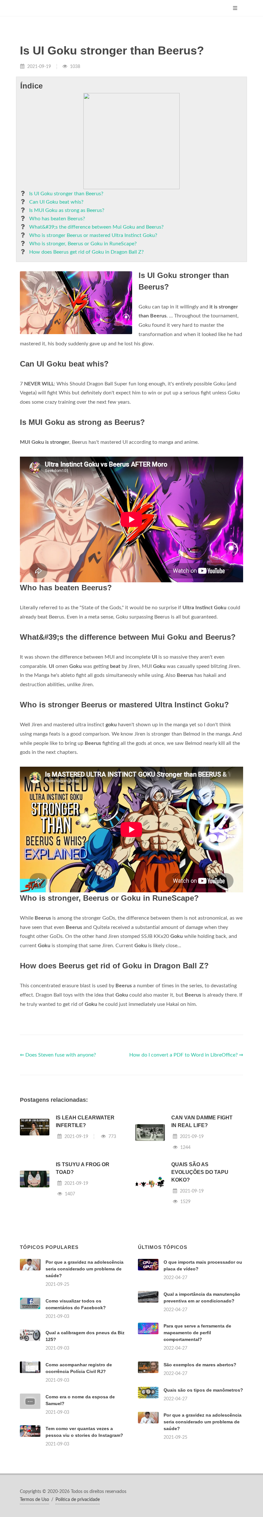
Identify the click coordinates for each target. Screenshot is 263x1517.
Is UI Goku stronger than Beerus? (66, 193)
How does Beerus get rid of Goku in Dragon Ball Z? (86, 252)
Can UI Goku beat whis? (56, 202)
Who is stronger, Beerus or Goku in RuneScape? (83, 243)
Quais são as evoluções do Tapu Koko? (199, 1172)
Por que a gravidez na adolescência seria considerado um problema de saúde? (84, 1269)
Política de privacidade (77, 1499)
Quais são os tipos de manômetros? (203, 1390)
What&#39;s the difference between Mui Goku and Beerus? (96, 227)
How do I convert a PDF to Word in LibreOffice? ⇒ (186, 1055)
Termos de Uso (34, 1499)
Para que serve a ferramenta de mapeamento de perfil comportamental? (197, 1332)
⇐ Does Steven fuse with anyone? (58, 1055)
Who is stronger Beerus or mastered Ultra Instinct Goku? (93, 235)
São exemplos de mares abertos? (200, 1364)
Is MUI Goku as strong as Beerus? (66, 210)
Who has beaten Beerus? (57, 218)
